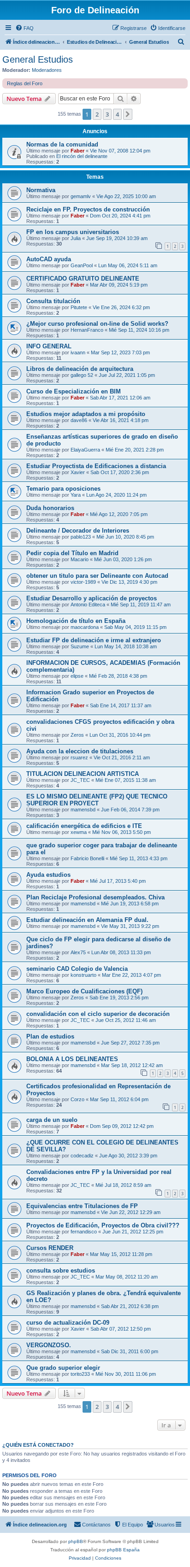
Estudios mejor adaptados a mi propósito (85, 414)
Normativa (40, 190)
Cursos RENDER (49, 1247)
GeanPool (82, 265)
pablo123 (81, 537)
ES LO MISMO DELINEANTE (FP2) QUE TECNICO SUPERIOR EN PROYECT (96, 800)
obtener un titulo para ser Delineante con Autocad (97, 575)
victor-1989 (83, 582)
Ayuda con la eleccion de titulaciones (79, 751)
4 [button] (117, 114)
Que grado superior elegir (63, 1367)
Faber (77, 150)
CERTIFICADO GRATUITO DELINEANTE (82, 278)
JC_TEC (80, 780)
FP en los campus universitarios (72, 232)
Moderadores (47, 70)
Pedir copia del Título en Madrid (72, 553)
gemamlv (81, 196)
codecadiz (82, 1155)
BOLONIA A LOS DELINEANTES (72, 1059)
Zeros (77, 735)
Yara (76, 495)
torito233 (80, 1374)
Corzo (77, 1099)
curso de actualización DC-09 (67, 1322)
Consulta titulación (53, 301)
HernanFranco (87, 330)
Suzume (80, 646)
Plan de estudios (50, 1036)
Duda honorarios (50, 508)
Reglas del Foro (24, 83)
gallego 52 (82, 375)
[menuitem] (24, 28)
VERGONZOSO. (48, 1345)
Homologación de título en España (75, 620)
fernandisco (84, 1231)
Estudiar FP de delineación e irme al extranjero (93, 640)
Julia (76, 238)
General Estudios (37, 59)
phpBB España (123, 1549)
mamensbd (83, 809)
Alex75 (78, 952)
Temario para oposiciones (63, 488)
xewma (79, 832)
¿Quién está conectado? (38, 1445)
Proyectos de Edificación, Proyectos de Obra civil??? (102, 1225)
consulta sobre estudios (60, 1270)
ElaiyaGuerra (85, 449)
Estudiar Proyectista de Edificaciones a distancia (96, 466)
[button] (127, 114)
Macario (80, 559)
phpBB (75, 1541)
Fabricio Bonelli (87, 858)
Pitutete (79, 307)
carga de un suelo (51, 1119)
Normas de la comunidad (62, 144)
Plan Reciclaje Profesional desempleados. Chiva (95, 897)
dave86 (79, 420)
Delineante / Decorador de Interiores (77, 530)
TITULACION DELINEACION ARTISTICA (82, 773)
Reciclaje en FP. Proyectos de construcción (88, 209)
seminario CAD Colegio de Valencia (77, 968)
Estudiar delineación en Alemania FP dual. (87, 919)
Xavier (78, 472)
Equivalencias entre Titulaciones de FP (82, 1206)
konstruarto (83, 975)
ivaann (78, 352)
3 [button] (107, 114)
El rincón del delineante (81, 156)
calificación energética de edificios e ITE (84, 825)
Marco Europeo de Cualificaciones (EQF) (84, 991)
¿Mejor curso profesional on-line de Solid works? (97, 323)
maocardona (85, 627)
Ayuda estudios (48, 874)
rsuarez (79, 757)
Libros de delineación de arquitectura (79, 368)
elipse (77, 676)
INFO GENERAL (48, 346)
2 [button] (97, 114)
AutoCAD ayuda (48, 259)
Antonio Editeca (88, 604)
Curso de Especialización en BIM (73, 391)
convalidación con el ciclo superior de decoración (98, 1013)
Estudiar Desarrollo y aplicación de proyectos (91, 598)
